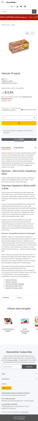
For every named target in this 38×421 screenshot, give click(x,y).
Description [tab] (6, 148)
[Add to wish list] (32, 33)
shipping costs (27, 97)
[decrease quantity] (4, 117)
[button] (17, 6)
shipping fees (24, 412)
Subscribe (29, 367)
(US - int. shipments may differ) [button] (11, 109)
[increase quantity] (34, 117)
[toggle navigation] (3, 1)
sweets (10, 81)
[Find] (34, 11)
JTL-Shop (22, 418)
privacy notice (12, 360)
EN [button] (12, 6)
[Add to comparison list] (27, 33)
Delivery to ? (6, 388)
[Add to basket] (19, 123)
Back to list (6, 25)
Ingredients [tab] (18, 148)
